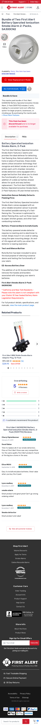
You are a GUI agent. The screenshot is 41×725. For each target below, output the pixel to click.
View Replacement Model (19, 80)
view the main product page (22, 305)
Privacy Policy (25, 694)
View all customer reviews (22, 529)
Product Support (20, 599)
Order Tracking (20, 591)
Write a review (22, 392)
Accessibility (12, 694)
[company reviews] (20, 614)
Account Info (20, 595)
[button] (23, 49)
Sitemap (25, 698)
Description (10, 137)
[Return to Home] (3, 14)
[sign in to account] (38, 7)
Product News (20, 633)
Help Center (20, 603)
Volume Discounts (20, 551)
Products (9, 14)
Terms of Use (14, 698)
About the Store (20, 629)
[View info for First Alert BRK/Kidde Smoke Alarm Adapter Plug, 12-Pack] (20, 336)
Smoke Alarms (20, 558)
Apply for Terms (20, 555)
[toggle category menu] (1, 7)
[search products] (25, 721)
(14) (22, 361)
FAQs (24, 137)
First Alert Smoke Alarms (22, 14)
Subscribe (34, 643)
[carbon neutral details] (20, 573)
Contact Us (20, 607)
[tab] (10, 137)
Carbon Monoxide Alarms (20, 562)
